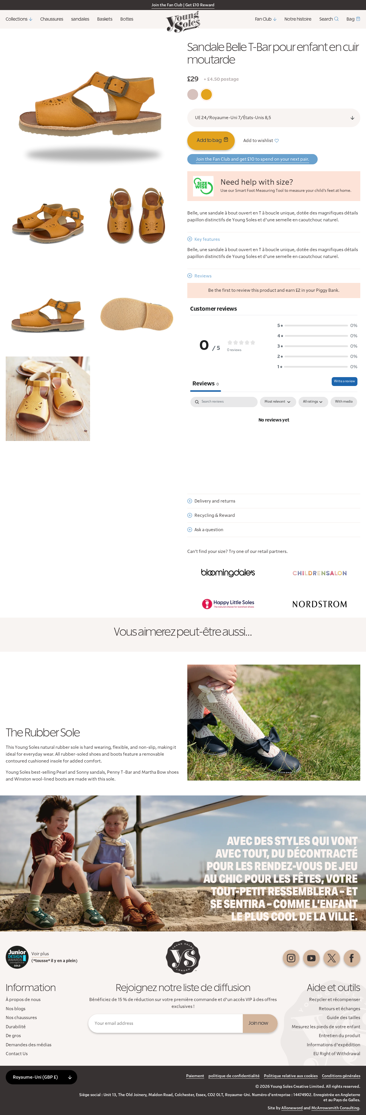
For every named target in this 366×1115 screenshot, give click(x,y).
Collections (16, 19)
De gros (13, 1035)
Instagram (291, 958)
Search (326, 19)
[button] (317, 325)
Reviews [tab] (205, 384)
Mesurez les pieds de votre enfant (326, 1027)
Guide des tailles (343, 1017)
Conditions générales (341, 1076)
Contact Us (17, 1053)
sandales (80, 19)
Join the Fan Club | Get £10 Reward (183, 5)
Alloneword (292, 1108)
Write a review (344, 381)
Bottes (126, 19)
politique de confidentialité (234, 1076)
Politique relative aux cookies (291, 1076)
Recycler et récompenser (334, 999)
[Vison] (192, 94)
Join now (258, 1023)
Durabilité (16, 1027)
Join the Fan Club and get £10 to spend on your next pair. (252, 159)
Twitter (331, 958)
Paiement (195, 1076)
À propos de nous (23, 999)
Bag (351, 19)
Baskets (104, 19)
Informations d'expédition (333, 1045)
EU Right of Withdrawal (336, 1053)
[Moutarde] (206, 94)
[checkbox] (344, 402)
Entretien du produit (339, 1035)
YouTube (311, 958)
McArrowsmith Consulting (335, 1108)
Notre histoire (298, 19)
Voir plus (40, 954)
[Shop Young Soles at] (228, 573)
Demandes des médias (28, 1045)
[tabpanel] (273, 439)
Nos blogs (15, 1008)
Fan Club (263, 19)
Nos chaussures (21, 1017)
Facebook (352, 958)
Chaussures (51, 19)
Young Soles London (183, 22)
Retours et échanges (339, 1008)
